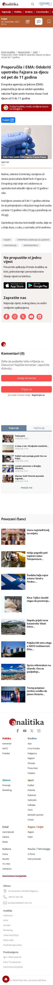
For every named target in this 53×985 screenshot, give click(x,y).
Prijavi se (26, 389)
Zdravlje (31, 763)
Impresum (8, 915)
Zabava (5, 837)
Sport (31, 780)
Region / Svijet (35, 827)
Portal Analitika (8, 52)
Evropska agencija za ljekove (33, 239)
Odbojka (31, 805)
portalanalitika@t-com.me (20, 903)
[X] (23, 317)
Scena (5, 854)
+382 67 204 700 (15, 897)
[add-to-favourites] (50, 21)
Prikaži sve (26, 487)
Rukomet (32, 795)
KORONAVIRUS (31, 245)
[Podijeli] (28, 21)
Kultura (6, 849)
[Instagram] (15, 317)
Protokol (6, 753)
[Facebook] (6, 317)
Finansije (6, 785)
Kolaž (5, 827)
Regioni (31, 758)
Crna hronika (42, 12)
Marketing (7, 790)
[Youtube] (31, 317)
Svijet (35, 52)
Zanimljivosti (8, 832)
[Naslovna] (5, 979)
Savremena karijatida (14, 876)
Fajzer (7, 239)
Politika (17, 12)
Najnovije (6, 12)
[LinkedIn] (39, 317)
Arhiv (5, 920)
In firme (31, 854)
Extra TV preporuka (12, 962)
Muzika (5, 859)
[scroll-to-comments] (38, 21)
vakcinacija (10, 245)
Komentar (6, 743)
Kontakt (6, 925)
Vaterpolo (32, 800)
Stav (30, 743)
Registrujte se (38, 395)
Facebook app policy (12, 945)
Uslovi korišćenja (11, 935)
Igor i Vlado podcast (12, 957)
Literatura (6, 868)
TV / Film (6, 864)
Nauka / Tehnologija (39, 849)
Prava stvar (33, 768)
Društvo (29, 12)
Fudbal (31, 785)
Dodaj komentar (26, 378)
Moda (5, 842)
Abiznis (6, 780)
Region (31, 832)
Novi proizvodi (34, 859)
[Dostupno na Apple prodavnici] (15, 285)
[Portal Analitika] (10, 4)
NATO (5, 748)
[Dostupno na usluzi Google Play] (38, 285)
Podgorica (32, 753)
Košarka (31, 790)
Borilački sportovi (35, 815)
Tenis (30, 810)
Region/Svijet (24, 52)
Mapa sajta (8, 940)
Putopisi (31, 773)
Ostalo (31, 819)
